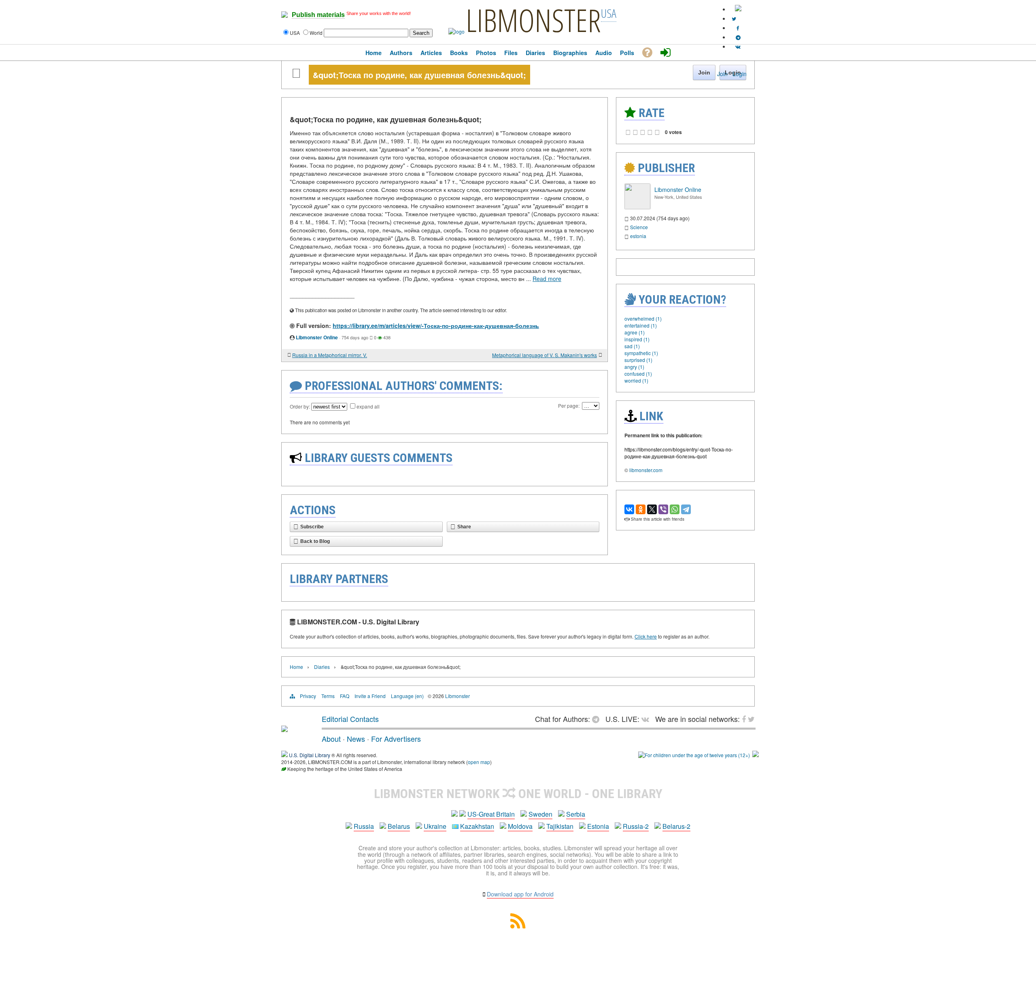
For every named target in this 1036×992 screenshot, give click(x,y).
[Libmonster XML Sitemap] (518, 925)
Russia (364, 826)
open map (479, 761)
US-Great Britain (491, 814)
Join (722, 74)
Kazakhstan (477, 826)
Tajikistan (559, 826)
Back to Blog (315, 541)
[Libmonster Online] (637, 207)
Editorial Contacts (350, 718)
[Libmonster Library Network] (755, 754)
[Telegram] (686, 509)
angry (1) (634, 366)
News (356, 738)
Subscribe (312, 527)
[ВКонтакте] (629, 509)
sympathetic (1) (641, 352)
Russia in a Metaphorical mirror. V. (329, 354)
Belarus (399, 826)
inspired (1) (637, 339)
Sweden (540, 814)
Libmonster (457, 695)
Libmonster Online (317, 337)
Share (464, 527)
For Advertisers (396, 738)
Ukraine (435, 826)
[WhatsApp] (674, 509)
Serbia (575, 814)
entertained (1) (640, 325)
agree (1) (634, 332)
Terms (328, 695)
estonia (638, 235)
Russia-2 (636, 826)
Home (296, 666)
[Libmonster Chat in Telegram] (597, 718)
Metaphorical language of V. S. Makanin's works (544, 354)
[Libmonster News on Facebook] (738, 27)
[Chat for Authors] (738, 37)
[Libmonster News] (734, 18)
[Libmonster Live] (738, 46)
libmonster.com (645, 469)
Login (739, 74)
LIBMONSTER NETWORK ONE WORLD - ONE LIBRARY (518, 793)
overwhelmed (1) (643, 318)
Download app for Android (520, 894)
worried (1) (636, 380)
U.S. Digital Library (309, 754)
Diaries (322, 666)
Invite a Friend (370, 695)
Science (639, 227)
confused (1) (638, 373)
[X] (652, 509)
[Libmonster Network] (694, 754)
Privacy (308, 695)
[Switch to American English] (738, 9)
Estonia (598, 826)
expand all (368, 406)
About (331, 738)
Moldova (520, 826)
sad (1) (632, 346)
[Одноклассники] (640, 509)
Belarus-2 (676, 826)
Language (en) (407, 695)
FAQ (344, 695)
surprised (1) (638, 359)
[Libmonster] (284, 729)
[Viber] (663, 509)
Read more (547, 279)
